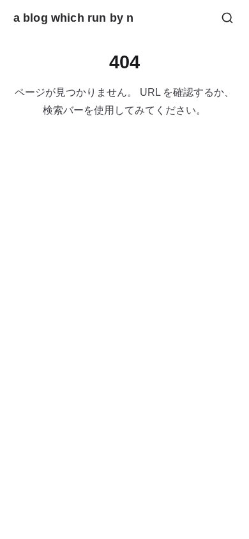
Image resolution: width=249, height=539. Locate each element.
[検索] (227, 17)
